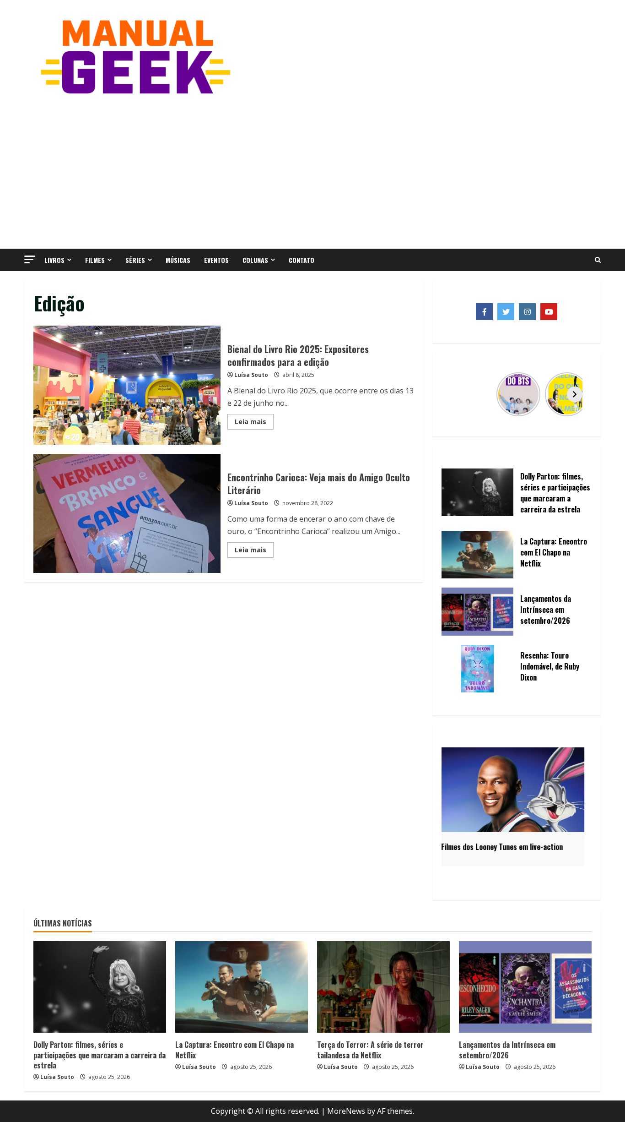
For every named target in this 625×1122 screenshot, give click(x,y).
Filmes (95, 260)
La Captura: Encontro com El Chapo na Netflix (234, 1049)
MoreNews (346, 1111)
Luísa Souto (251, 375)
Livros (54, 260)
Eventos (216, 260)
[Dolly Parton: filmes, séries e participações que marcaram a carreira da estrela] (99, 987)
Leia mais (254, 423)
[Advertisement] (312, 171)
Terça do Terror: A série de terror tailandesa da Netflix (370, 1049)
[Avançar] (574, 394)
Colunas (255, 260)
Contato (301, 260)
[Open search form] (598, 260)
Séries (135, 260)
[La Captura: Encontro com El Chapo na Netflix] (241, 987)
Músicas (178, 260)
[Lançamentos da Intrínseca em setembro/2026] (525, 987)
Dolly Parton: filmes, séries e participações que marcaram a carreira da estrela (99, 1055)
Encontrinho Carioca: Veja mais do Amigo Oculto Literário (127, 513)
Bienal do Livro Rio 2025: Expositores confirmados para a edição (127, 385)
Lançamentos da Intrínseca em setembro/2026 (507, 1049)
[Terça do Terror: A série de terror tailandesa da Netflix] (383, 987)
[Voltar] (458, 394)
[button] (29, 259)
